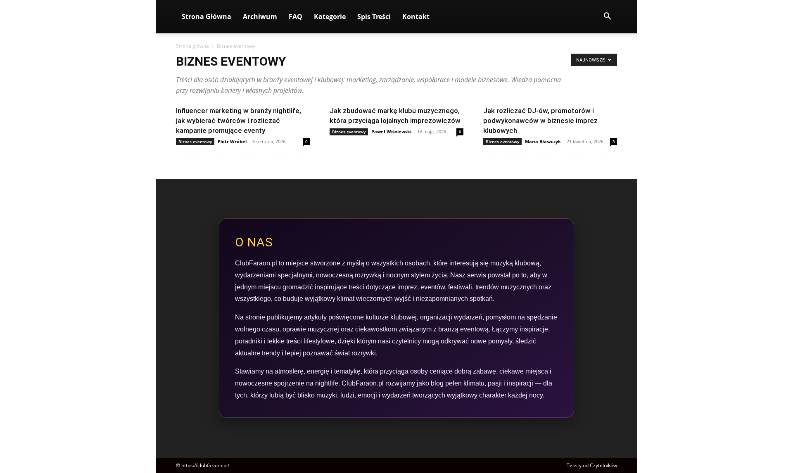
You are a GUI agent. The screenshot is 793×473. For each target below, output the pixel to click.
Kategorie (330, 16)
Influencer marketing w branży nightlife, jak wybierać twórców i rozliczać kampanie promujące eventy (238, 120)
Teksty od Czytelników (592, 465)
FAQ (295, 16)
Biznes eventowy (195, 141)
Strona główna (192, 46)
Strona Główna (206, 16)
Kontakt (416, 16)
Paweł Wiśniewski (391, 131)
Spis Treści (374, 16)
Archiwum (260, 16)
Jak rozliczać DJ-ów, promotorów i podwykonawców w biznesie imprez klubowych (540, 120)
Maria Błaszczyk (543, 141)
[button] (607, 17)
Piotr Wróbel (232, 141)
